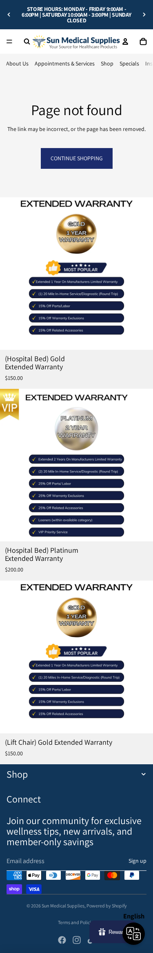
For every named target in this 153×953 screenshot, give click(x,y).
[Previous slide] (9, 15)
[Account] (125, 41)
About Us (17, 63)
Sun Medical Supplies (63, 906)
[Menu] (9, 41)
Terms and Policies (76, 922)
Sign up (137, 860)
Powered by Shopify (106, 906)
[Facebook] (62, 940)
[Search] (27, 41)
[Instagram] (77, 940)
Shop (107, 63)
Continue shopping (77, 158)
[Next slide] (144, 15)
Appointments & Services (65, 63)
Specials (129, 63)
